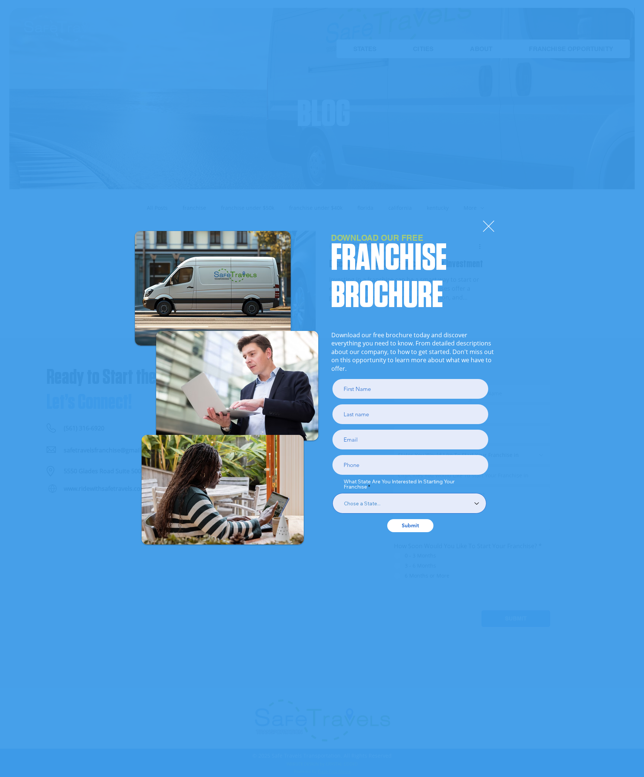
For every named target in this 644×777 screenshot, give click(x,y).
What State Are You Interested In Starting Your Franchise (399, 484)
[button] (488, 226)
